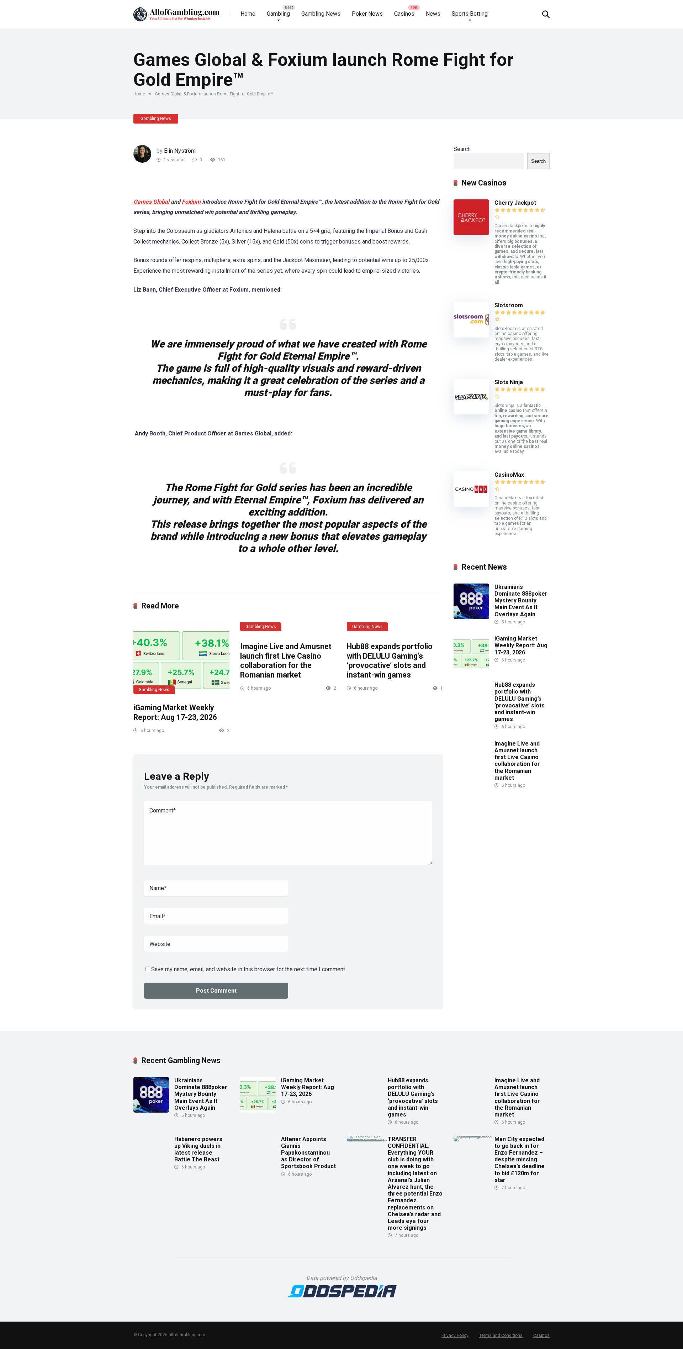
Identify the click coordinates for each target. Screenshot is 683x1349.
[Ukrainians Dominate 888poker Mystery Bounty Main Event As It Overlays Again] (471, 617)
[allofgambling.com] (176, 11)
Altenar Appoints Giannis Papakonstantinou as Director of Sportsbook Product (308, 1153)
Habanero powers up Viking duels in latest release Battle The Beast (198, 1149)
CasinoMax (509, 474)
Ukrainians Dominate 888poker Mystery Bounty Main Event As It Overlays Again (520, 601)
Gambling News (320, 13)
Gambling (278, 13)
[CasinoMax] (471, 505)
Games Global (151, 201)
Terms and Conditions (501, 1335)
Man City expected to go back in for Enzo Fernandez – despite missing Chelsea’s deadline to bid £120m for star (519, 1159)
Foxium (191, 201)
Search (462, 149)
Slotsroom (508, 305)
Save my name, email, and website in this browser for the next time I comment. (248, 969)
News (433, 13)
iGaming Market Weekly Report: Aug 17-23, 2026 (175, 712)
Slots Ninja (508, 382)
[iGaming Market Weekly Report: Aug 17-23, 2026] (181, 658)
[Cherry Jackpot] (471, 233)
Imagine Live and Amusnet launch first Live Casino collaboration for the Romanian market (286, 660)
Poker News (367, 13)
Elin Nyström (180, 150)
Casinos (404, 13)
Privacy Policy (454, 1335)
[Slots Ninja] (471, 412)
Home (247, 13)
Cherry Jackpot (515, 202)
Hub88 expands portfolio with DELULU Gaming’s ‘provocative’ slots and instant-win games (390, 660)
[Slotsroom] (471, 335)
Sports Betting (470, 13)
